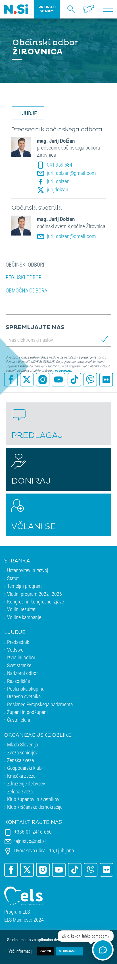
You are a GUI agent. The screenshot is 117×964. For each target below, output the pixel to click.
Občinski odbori (25, 264)
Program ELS (17, 911)
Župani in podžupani (27, 712)
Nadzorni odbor (22, 673)
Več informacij (20, 951)
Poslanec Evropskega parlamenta (40, 704)
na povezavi (63, 370)
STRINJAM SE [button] (69, 950)
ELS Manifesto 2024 (24, 919)
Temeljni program (24, 585)
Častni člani (18, 719)
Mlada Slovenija (22, 744)
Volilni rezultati (22, 609)
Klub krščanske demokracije (34, 806)
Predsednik (18, 641)
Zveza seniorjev (22, 752)
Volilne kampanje (24, 617)
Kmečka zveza (21, 775)
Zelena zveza (20, 791)
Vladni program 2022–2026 (34, 593)
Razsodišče (18, 681)
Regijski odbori (24, 277)
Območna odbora (26, 290)
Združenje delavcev (26, 783)
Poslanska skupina (25, 688)
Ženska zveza (20, 760)
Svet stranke (19, 665)
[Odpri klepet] (103, 950)
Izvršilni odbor (21, 657)
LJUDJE (28, 113)
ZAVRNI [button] (45, 950)
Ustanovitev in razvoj (27, 570)
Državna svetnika (24, 696)
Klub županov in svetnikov (33, 799)
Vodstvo (15, 649)
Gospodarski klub (24, 767)
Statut (13, 578)
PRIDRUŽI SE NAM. (47, 9)
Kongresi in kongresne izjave (35, 601)
